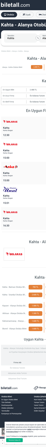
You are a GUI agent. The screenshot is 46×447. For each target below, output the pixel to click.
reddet (29, 429)
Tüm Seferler (6, 402)
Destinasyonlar (6, 405)
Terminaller (5, 411)
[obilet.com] (15, 7)
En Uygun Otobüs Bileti (9, 400)
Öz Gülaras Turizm (37, 96)
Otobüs (10, 14)
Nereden (11, 36)
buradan (24, 436)
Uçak (28, 14)
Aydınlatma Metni (12, 432)
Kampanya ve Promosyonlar (11, 414)
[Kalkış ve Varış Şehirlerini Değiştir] (38, 38)
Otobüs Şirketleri (7, 408)
